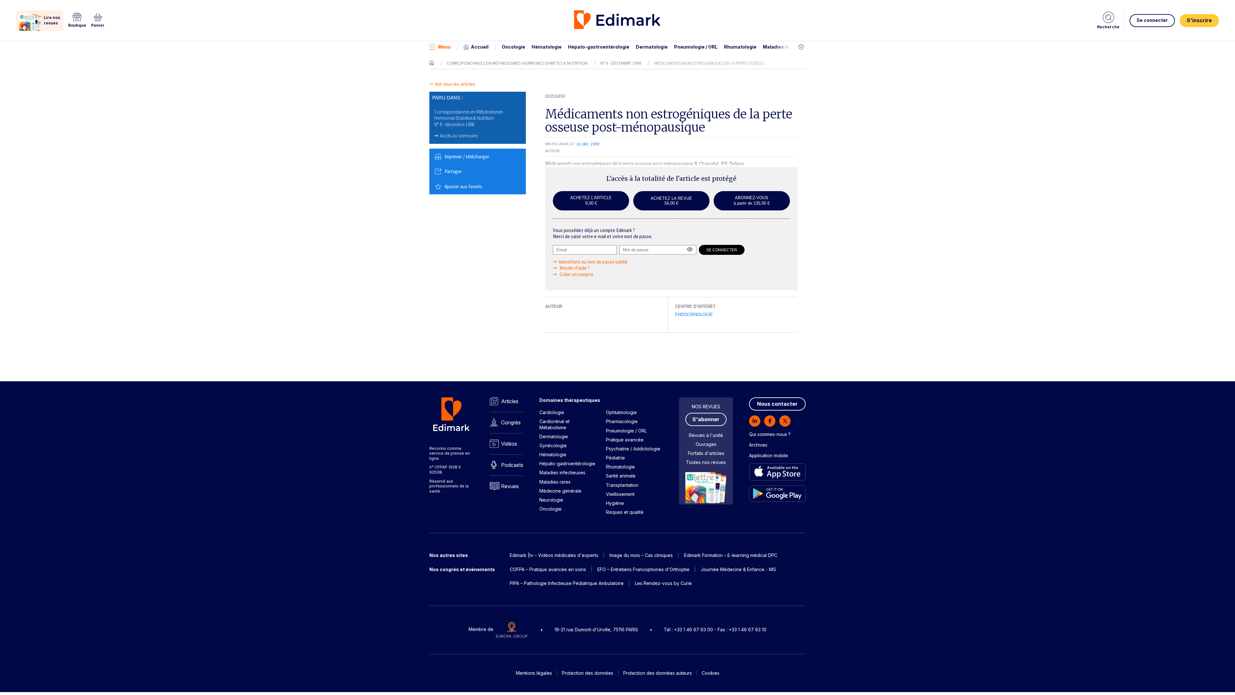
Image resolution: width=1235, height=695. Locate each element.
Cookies (710, 673)
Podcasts (512, 465)
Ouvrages (706, 444)
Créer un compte (576, 274)
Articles (509, 401)
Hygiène (615, 503)
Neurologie (551, 500)
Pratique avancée (625, 439)
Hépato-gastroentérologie (598, 47)
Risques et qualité (625, 512)
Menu (444, 47)
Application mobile (768, 455)
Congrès (511, 422)
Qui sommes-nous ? (770, 434)
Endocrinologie (694, 314)
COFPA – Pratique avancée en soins (548, 569)
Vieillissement (620, 494)
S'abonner (705, 419)
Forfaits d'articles (706, 453)
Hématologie (547, 47)
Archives (758, 445)
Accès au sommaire (459, 136)
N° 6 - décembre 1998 (620, 63)
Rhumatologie (740, 47)
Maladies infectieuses (789, 47)
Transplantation (622, 485)
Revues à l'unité (706, 435)
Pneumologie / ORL (696, 47)
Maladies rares (555, 482)
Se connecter (1152, 20)
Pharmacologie (622, 421)
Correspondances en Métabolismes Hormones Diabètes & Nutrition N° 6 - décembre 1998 (468, 118)
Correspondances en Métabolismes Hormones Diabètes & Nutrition (517, 63)
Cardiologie (551, 412)
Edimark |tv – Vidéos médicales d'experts (554, 555)
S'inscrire (1199, 20)
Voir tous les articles (455, 84)
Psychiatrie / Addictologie (633, 448)
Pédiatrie (615, 457)
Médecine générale (560, 491)
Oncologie (513, 47)
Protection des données (587, 673)
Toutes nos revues (706, 462)
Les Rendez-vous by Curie (663, 583)
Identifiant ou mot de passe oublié (593, 262)
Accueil (480, 47)
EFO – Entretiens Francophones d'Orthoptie (643, 569)
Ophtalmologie (621, 412)
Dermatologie (652, 47)
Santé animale (621, 475)
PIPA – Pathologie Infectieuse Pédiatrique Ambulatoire (567, 583)
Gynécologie (553, 445)
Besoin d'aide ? (574, 268)
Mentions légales (534, 673)
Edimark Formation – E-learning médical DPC (730, 555)
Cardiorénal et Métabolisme (554, 424)
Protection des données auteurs (657, 673)
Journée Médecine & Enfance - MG (738, 569)
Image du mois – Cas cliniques (641, 555)
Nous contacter (777, 404)
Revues (510, 486)
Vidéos (509, 443)
